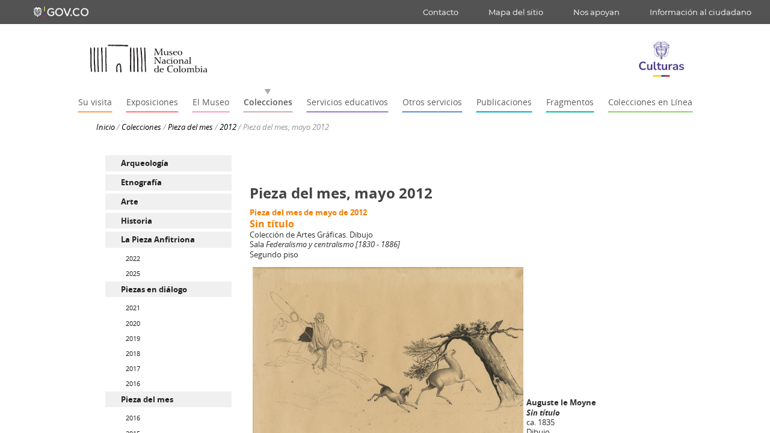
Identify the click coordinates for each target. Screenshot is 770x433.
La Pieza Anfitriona (158, 239)
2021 (133, 307)
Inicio (105, 126)
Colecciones (141, 126)
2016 (133, 383)
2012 (228, 126)
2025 (133, 273)
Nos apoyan (596, 12)
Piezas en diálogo (154, 289)
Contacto (440, 12)
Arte (129, 201)
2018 (133, 353)
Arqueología (144, 163)
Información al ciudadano (700, 12)
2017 (133, 368)
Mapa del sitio (515, 12)
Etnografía (141, 182)
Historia (136, 220)
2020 (133, 323)
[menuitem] (168, 163)
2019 (133, 338)
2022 (133, 258)
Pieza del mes (190, 126)
